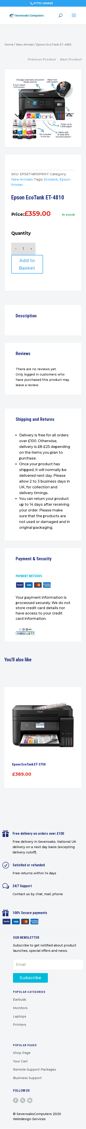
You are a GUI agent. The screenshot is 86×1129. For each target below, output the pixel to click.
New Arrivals (25, 44)
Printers (19, 1025)
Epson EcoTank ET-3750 (29, 764)
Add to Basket (27, 264)
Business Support (27, 1078)
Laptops (19, 1016)
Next (59, 109)
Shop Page (21, 1053)
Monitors (20, 1008)
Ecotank (51, 179)
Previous (27, 109)
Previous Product (42, 59)
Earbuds (19, 1000)
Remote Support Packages (34, 1069)
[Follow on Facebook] (15, 1100)
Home (8, 44)
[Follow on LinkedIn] (29, 1100)
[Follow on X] (22, 1100)
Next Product (71, 59)
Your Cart (20, 1061)
